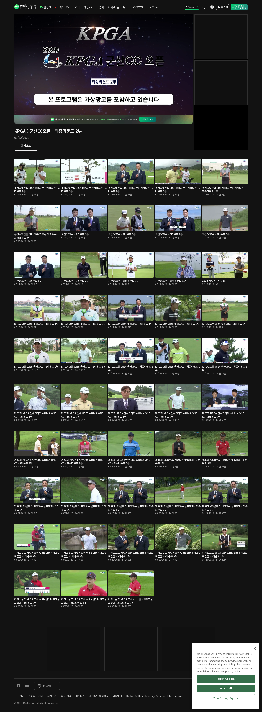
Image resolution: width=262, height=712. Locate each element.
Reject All (226, 688)
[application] (103, 64)
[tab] (26, 146)
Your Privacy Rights (225, 698)
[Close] (255, 648)
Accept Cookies (226, 678)
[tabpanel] (131, 385)
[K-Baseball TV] (192, 7)
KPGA (20, 131)
